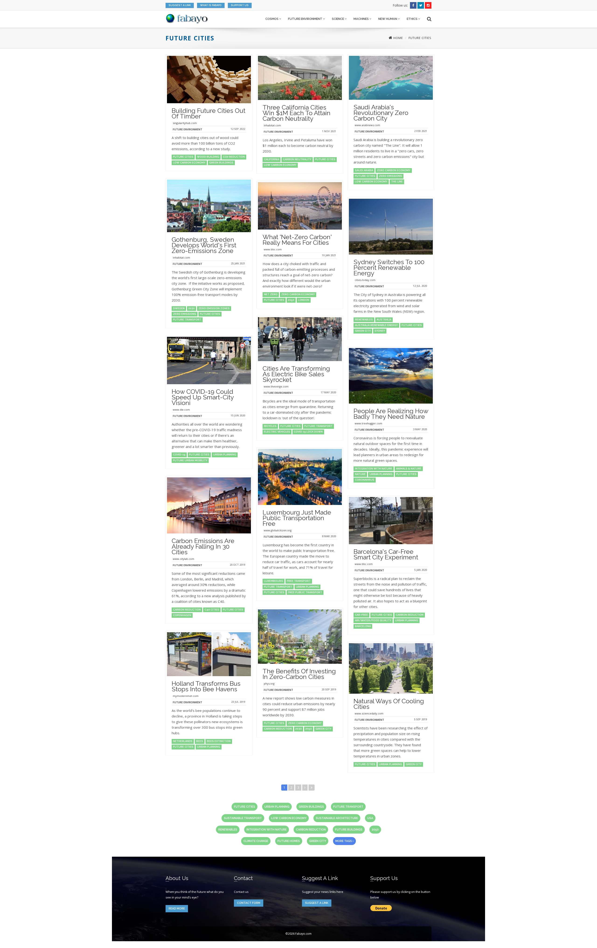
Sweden (179, 308)
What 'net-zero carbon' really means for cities (297, 239)
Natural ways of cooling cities (389, 703)
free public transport (305, 592)
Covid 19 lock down (308, 431)
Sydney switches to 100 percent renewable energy (389, 267)
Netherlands (182, 741)
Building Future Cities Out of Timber (208, 113)
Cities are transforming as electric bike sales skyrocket (296, 374)
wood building (208, 156)
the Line (397, 181)
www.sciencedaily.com (369, 713)
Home (397, 38)
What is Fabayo (211, 5)
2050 (291, 300)
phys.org (269, 683)
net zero (271, 294)
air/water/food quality (373, 620)
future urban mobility (190, 460)
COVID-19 (179, 454)
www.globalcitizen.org (278, 530)
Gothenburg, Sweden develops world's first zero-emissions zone (204, 245)
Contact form (248, 903)
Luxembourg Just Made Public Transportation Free (297, 518)
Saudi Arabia (364, 170)
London (303, 300)
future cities (183, 156)
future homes (289, 841)
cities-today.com (365, 280)
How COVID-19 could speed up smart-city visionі (203, 397)
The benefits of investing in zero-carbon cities (299, 674)
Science (338, 19)
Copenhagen (182, 615)
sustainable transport (243, 818)
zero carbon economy (393, 170)
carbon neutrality (297, 159)
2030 (191, 308)
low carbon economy (189, 162)
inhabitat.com (272, 125)
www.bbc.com (273, 249)
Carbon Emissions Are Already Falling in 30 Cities (203, 546)
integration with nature (373, 468)
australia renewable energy (376, 325)
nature (360, 474)
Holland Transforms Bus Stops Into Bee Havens (206, 686)
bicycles (270, 426)
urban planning (224, 454)
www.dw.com (181, 409)
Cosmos (272, 19)
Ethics (412, 19)
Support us (240, 5)
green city (363, 330)
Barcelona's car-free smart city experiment (386, 554)
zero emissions (390, 176)
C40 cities (212, 609)
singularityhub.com (185, 123)
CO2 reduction (234, 156)
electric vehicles (277, 431)
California (271, 159)
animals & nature (408, 468)
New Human (388, 19)
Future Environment (305, 19)
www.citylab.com (183, 559)
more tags (344, 841)
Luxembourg (273, 580)
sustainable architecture (337, 818)
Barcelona (363, 626)
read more (177, 908)
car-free (361, 614)
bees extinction (219, 741)
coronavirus (364, 479)
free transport (299, 580)
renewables (364, 319)
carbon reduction (409, 614)
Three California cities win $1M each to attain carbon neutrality (296, 113)
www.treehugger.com (368, 423)
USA (370, 818)
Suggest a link (180, 5)
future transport (187, 319)
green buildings (221, 162)
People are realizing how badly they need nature (391, 413)
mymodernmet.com (185, 696)
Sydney (380, 330)
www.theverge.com (276, 386)
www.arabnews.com (367, 125)
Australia (384, 319)
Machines (361, 19)
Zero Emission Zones (214, 308)
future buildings (348, 829)
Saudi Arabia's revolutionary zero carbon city (381, 112)
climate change (255, 841)
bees (199, 741)
